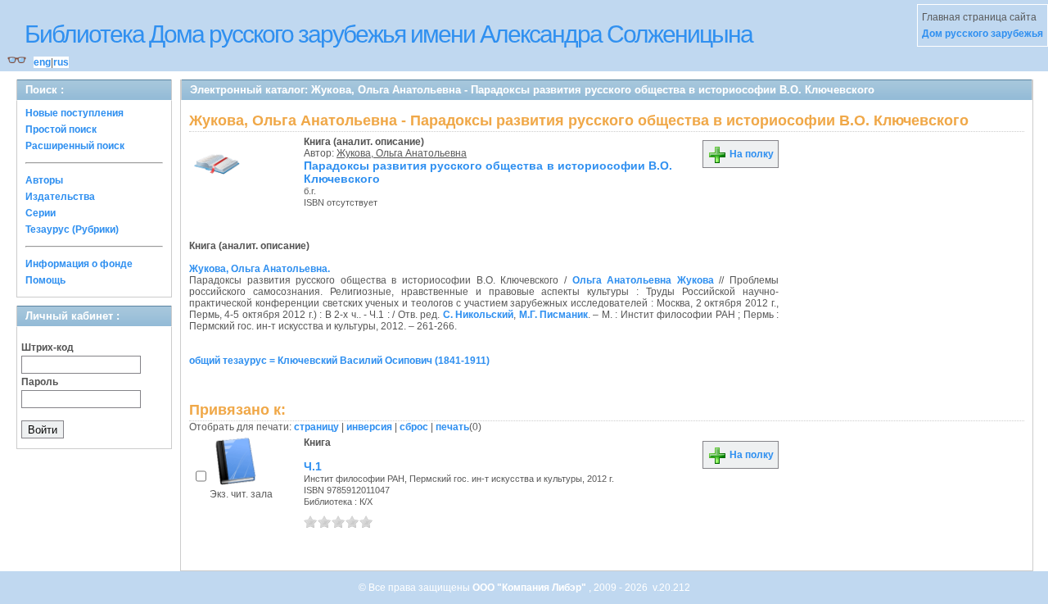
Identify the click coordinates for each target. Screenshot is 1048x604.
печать (452, 427)
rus (61, 62)
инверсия (369, 427)
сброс (414, 427)
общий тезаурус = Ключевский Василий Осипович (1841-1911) (339, 360)
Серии (40, 213)
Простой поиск (61, 129)
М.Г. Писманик (553, 314)
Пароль (39, 382)
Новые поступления (74, 113)
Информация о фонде (79, 264)
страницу (316, 427)
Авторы (44, 180)
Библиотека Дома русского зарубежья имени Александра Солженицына (388, 34)
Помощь (45, 280)
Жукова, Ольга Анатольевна (402, 153)
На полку (750, 154)
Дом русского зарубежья (982, 33)
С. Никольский (478, 314)
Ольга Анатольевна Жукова (643, 280)
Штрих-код (47, 347)
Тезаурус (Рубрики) (72, 229)
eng (42, 62)
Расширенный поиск (74, 146)
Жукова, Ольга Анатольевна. (259, 269)
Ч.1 (313, 466)
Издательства (60, 196)
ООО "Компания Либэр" (530, 587)
